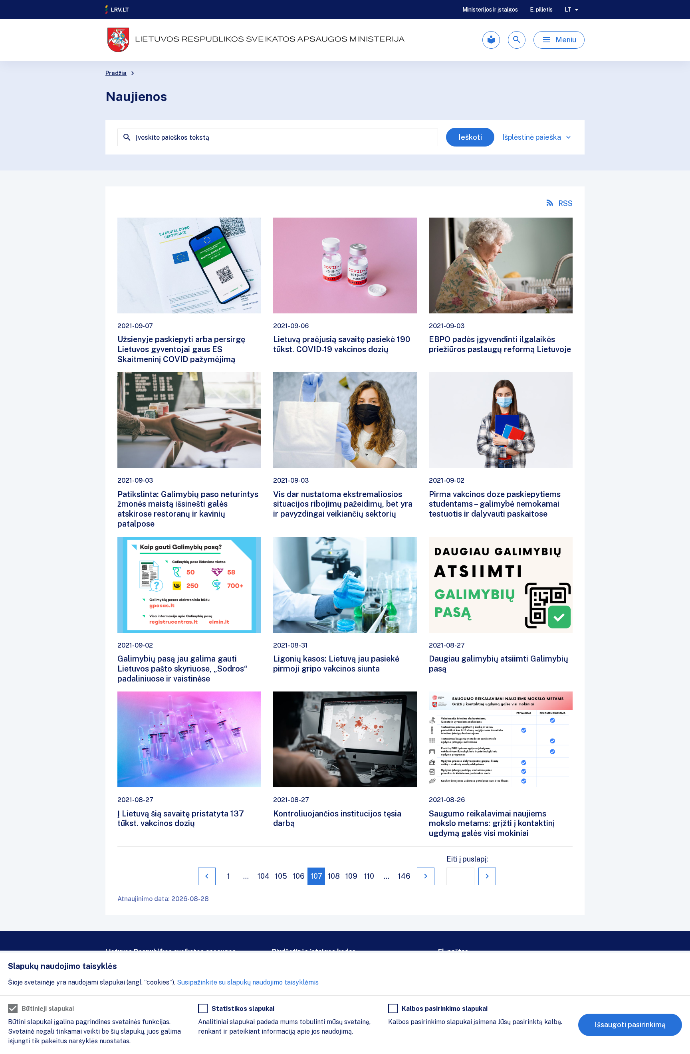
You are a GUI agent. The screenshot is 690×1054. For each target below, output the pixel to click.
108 (334, 876)
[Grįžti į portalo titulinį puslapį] (117, 9)
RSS (565, 203)
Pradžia (116, 73)
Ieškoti (470, 137)
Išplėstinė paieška (531, 137)
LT (568, 9)
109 (351, 876)
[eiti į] (487, 876)
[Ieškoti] (516, 40)
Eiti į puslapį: (467, 859)
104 (264, 876)
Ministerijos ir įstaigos (490, 9)
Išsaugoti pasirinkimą (630, 1024)
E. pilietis (541, 9)
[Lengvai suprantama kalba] (491, 40)
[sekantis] (425, 876)
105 (281, 876)
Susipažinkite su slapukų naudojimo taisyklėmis (248, 982)
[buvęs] (207, 876)
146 (404, 876)
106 (299, 876)
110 (369, 876)
